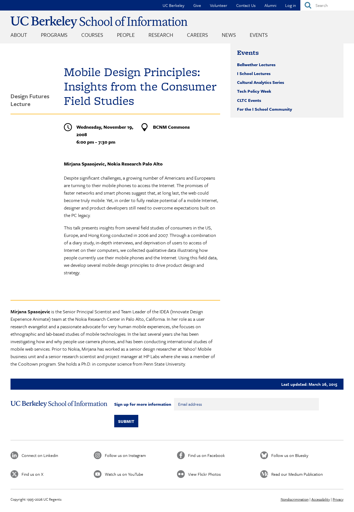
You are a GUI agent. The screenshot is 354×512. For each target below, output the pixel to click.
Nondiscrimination (295, 499)
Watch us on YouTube (124, 474)
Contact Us (246, 5)
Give (197, 5)
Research (161, 34)
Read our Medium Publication (297, 474)
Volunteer (218, 5)
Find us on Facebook (206, 455)
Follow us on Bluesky (289, 455)
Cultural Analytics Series (260, 82)
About (19, 34)
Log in (290, 5)
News (229, 34)
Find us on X (32, 474)
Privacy (338, 499)
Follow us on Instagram (125, 455)
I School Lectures (253, 73)
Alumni (270, 5)
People (126, 34)
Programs (54, 34)
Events (259, 34)
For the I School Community (264, 109)
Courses (92, 34)
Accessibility (320, 499)
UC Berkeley (173, 5)
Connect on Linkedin (40, 455)
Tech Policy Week (254, 91)
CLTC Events (249, 100)
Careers (197, 34)
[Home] (99, 22)
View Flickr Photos (204, 474)
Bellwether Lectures (256, 64)
